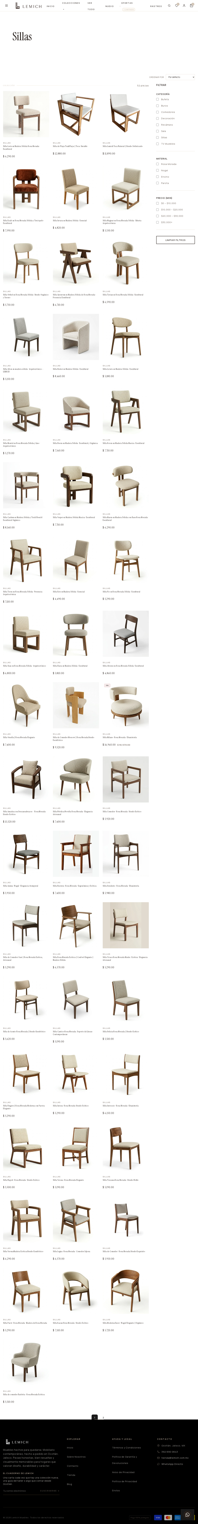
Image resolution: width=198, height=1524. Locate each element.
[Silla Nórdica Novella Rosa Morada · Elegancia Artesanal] (76, 779)
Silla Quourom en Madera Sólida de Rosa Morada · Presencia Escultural (74, 296)
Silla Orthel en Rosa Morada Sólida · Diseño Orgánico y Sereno (26, 296)
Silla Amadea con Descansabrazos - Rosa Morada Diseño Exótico (24, 813)
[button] (191, 5)
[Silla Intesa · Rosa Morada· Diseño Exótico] (76, 1074)
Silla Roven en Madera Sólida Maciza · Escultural (123, 443)
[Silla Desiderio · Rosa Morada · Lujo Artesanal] (126, 854)
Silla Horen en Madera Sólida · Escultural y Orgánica (75, 443)
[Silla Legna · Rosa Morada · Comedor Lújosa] (76, 1219)
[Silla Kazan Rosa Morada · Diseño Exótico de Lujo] (76, 1291)
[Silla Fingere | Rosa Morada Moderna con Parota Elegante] (26, 1074)
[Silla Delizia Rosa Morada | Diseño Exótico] (126, 999)
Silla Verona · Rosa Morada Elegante (68, 1180)
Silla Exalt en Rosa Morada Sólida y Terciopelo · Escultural (23, 222)
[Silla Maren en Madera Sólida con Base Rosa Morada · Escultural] (126, 485)
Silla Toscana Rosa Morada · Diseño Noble (120, 1180)
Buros (164, 105)
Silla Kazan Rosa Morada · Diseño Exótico (70, 1323)
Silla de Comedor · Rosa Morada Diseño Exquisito (124, 1251)
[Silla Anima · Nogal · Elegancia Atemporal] (26, 854)
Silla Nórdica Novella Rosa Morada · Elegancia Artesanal (73, 813)
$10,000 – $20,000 (172, 209)
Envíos (116, 1490)
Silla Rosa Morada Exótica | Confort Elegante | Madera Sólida (73, 958)
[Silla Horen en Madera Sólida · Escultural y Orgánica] (76, 411)
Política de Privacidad (124, 1481)
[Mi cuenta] (184, 5)
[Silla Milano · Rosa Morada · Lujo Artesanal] (126, 705)
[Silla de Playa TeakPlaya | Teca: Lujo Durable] (76, 114)
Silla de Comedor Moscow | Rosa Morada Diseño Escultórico (73, 738)
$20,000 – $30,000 (172, 215)
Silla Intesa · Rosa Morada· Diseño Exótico (71, 1105)
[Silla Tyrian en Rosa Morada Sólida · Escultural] (126, 263)
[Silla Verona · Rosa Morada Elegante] (76, 1148)
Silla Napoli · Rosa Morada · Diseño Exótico (21, 1180)
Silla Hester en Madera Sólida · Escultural (70, 369)
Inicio (51, 6)
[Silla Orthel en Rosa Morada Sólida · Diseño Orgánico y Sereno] (26, 263)
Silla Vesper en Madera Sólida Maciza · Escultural (74, 517)
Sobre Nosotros (76, 1456)
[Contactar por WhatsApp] (187, 1514)
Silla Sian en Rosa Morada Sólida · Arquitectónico (24, 666)
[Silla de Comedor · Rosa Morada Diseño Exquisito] (126, 1219)
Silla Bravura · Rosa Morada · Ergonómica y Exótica (75, 886)
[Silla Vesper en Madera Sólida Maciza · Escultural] (76, 485)
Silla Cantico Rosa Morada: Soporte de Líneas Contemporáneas (72, 1033)
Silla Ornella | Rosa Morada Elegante (19, 737)
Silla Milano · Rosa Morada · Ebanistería (120, 737)
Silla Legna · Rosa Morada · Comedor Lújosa (71, 1251)
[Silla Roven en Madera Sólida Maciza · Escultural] (126, 411)
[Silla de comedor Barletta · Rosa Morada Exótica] (26, 1362)
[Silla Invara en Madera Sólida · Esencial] (76, 188)
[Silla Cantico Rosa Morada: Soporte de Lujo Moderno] (76, 999)
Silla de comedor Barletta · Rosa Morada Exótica (24, 1394)
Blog (69, 1484)
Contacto (72, 1465)
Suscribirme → (50, 1490)
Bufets (165, 99)
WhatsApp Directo (172, 1464)
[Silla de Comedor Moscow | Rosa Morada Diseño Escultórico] (76, 705)
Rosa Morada (168, 164)
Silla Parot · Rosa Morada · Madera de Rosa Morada (25, 1323)
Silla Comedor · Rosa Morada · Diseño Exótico (122, 811)
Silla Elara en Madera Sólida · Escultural (70, 666)
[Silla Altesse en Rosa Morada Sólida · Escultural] (126, 634)
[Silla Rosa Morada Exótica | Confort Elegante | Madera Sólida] (76, 925)
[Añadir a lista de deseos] (44, 97)
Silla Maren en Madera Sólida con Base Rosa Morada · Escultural (125, 518)
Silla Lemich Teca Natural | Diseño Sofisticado (123, 146)
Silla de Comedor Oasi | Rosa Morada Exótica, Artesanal (23, 958)
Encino (165, 176)
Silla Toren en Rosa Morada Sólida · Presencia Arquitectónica (22, 593)
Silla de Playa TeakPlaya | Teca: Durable (70, 146)
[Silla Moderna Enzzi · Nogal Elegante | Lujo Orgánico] (126, 1291)
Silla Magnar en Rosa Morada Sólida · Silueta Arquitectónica (122, 222)
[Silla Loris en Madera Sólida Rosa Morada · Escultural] (26, 114)
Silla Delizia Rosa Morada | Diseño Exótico (121, 1031)
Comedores (168, 112)
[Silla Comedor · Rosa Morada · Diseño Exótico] (126, 779)
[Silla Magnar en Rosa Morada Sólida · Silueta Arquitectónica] (126, 188)
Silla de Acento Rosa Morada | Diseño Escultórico (24, 1031)
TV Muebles (168, 143)
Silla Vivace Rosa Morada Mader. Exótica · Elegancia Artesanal (125, 958)
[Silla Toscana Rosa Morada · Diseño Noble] (126, 1148)
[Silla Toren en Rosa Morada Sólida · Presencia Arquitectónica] (26, 559)
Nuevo (109, 6)
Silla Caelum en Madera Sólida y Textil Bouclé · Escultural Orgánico (23, 518)
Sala (163, 131)
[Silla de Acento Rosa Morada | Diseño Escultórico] (26, 999)
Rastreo (156, 6)
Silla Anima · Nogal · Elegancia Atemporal (20, 886)
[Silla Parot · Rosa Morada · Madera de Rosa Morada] (26, 1291)
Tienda (71, 1475)
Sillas (164, 137)
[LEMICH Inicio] (28, 5)
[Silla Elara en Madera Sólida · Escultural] (76, 634)
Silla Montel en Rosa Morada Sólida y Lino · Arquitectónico (21, 444)
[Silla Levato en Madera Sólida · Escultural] (126, 337)
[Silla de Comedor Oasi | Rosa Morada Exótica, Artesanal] (26, 925)
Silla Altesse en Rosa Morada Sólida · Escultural (123, 666)
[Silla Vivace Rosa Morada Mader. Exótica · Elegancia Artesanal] (126, 925)
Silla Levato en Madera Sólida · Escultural (120, 369)
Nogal (164, 170)
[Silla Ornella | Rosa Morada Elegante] (26, 705)
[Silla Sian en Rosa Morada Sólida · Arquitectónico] (26, 634)
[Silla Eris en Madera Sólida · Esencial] (76, 559)
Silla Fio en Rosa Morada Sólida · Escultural (121, 591)
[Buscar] (169, 5)
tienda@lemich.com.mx (175, 1457)
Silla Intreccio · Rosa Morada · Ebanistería (121, 1105)
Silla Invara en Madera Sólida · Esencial (70, 220)
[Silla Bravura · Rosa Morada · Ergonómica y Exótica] (76, 854)
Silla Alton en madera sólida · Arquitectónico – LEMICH (23, 370)
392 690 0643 (169, 1451)
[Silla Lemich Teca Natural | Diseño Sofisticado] (126, 114)
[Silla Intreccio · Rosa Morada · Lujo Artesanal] (126, 1074)
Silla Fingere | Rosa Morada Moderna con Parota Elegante (24, 1107)
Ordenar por (156, 77)
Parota (165, 183)
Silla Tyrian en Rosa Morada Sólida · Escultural (123, 294)
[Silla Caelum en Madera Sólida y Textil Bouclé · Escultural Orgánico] (26, 485)
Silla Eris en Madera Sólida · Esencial (69, 591)
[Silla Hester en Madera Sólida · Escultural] (76, 337)
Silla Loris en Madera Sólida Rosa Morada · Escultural (21, 147)
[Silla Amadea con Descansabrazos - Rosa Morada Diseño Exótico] (26, 779)
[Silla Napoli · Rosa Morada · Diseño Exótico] (26, 1148)
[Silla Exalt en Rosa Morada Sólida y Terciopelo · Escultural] (26, 188)
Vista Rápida (14, 134)
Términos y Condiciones (126, 1447)
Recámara (167, 124)
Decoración (168, 118)
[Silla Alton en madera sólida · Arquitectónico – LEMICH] (26, 337)
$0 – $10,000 (168, 203)
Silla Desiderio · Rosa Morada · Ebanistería (121, 886)
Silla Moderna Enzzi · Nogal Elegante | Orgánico (123, 1323)
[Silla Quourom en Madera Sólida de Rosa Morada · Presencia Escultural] (76, 263)
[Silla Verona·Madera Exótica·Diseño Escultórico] (26, 1219)
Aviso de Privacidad (123, 1472)
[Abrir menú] (6, 5)
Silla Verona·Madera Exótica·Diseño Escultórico (23, 1251)
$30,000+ (166, 222)
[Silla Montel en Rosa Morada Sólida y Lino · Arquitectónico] (26, 411)
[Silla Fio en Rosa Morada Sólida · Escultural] (126, 559)
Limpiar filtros (176, 240)
